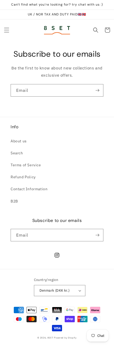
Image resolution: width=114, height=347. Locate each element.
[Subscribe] (97, 90)
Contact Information (29, 189)
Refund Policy (23, 177)
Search (17, 153)
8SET (50, 337)
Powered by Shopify (65, 337)
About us (19, 141)
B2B (14, 201)
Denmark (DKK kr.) (55, 290)
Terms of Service (26, 165)
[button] (6, 30)
